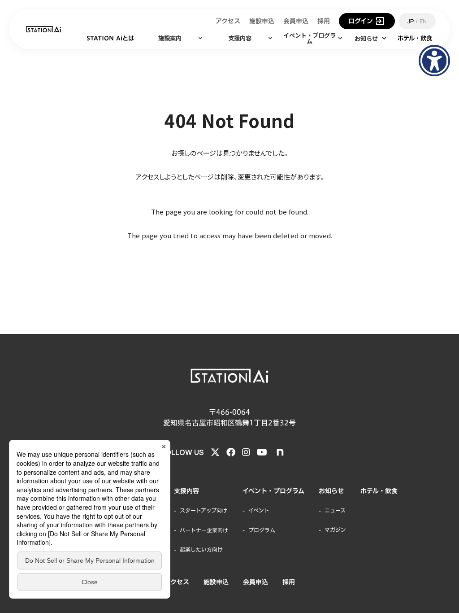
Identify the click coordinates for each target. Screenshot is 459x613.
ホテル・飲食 (379, 490)
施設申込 (216, 582)
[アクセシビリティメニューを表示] (434, 60)
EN (423, 21)
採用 (288, 582)
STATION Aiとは (110, 38)
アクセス (177, 582)
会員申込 (255, 582)
